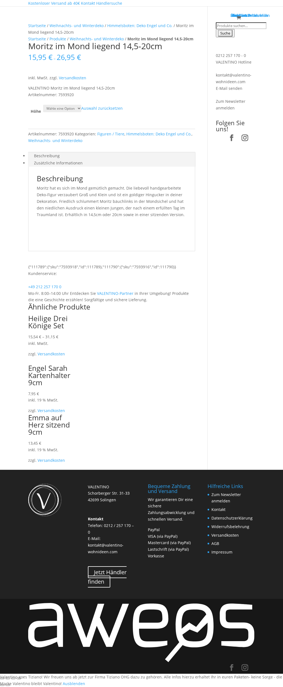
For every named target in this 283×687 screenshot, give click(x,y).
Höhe (36, 111)
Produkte (57, 38)
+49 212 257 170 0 (44, 286)
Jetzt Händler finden (107, 576)
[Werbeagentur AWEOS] (141, 661)
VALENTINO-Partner (115, 293)
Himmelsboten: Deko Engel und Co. (139, 25)
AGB (215, 543)
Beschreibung (47, 155)
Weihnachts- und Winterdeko (76, 25)
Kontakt (218, 509)
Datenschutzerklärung (232, 518)
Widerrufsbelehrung (230, 526)
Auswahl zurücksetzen (102, 108)
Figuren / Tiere (110, 134)
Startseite (37, 25)
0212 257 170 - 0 (231, 55)
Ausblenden (74, 683)
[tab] (111, 155)
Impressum (221, 552)
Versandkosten (72, 77)
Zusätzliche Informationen (58, 163)
